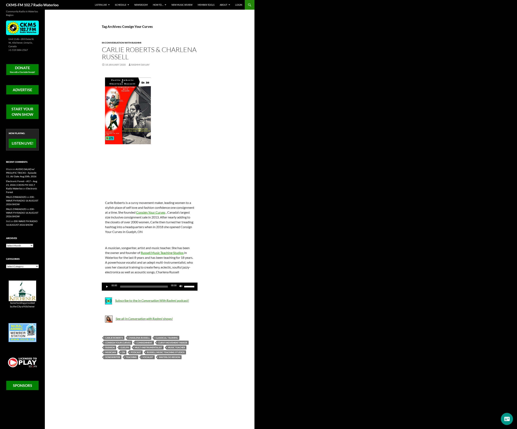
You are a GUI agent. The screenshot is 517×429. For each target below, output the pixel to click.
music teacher (176, 347)
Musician (110, 352)
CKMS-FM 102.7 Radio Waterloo (32, 5)
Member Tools (206, 4)
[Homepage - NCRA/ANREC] (22, 332)
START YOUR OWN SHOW (22, 112)
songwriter (112, 357)
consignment (144, 342)
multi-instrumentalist (148, 347)
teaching (131, 357)
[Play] (107, 287)
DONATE (22, 69)
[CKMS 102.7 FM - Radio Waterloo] (22, 27)
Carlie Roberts (114, 337)
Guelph (124, 347)
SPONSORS (22, 385)
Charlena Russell (139, 337)
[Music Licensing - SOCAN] (22, 362)
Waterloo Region (169, 357)
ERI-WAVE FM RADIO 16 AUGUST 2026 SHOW (22, 200)
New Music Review (181, 4)
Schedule (120, 4)
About (223, 4)
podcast (136, 352)
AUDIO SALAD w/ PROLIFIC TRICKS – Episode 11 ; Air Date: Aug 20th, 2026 (21, 173)
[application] (150, 287)
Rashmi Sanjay (140, 64)
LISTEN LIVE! (22, 143)
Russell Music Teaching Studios (162, 253)
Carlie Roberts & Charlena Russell (149, 53)
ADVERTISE (22, 90)
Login (238, 4)
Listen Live (101, 4)
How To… (158, 4)
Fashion (110, 347)
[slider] (189, 286)
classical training (167, 337)
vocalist (147, 357)
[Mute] (181, 287)
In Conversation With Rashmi (121, 42)
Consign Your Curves (150, 212)
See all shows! (144, 318)
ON (123, 352)
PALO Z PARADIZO (16, 196)
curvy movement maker (172, 342)
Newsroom (141, 4)
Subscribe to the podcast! (152, 300)
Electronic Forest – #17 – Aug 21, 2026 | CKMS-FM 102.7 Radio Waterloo (21, 185)
